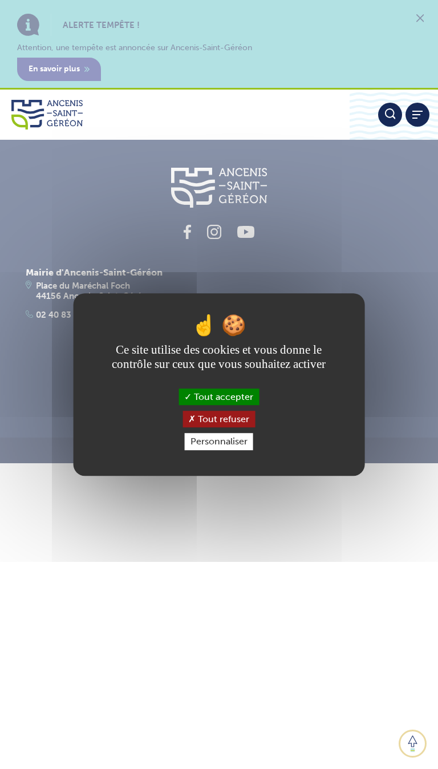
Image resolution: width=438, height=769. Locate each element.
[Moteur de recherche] (390, 115)
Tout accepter (222, 396)
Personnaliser (219, 441)
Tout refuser (222, 419)
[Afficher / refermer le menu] (417, 115)
